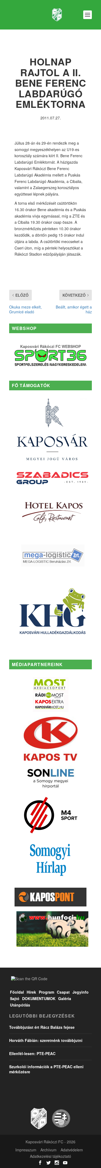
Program (46, 992)
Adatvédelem (72, 1149)
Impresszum (25, 1149)
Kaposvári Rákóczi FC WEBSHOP (50, 346)
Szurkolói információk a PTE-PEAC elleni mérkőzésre (46, 1069)
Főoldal (17, 992)
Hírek (31, 992)
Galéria (64, 998)
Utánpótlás (20, 1005)
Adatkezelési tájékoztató (50, 1156)
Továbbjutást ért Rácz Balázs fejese (42, 1027)
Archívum (48, 1149)
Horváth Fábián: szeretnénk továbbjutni (45, 1040)
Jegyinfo (80, 992)
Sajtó (14, 998)
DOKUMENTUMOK (38, 998)
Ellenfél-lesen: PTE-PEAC (32, 1053)
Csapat (63, 992)
